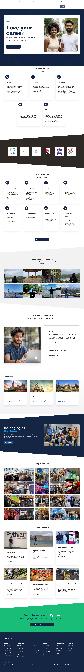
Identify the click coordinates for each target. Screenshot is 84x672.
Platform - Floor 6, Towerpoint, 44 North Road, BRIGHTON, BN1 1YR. (66, 401)
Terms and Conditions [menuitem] (33, 664)
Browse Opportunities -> (13, 46)
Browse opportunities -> (42, 239)
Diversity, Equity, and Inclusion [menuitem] (14, 664)
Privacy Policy (48, 3)
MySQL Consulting (7, 650)
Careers (69, 650)
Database (6, 643)
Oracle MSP (58, 653)
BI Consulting (19, 645)
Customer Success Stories (73, 647)
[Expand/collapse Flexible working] (76, 332)
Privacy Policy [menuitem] (24, 664)
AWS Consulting (46, 645)
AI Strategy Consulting (34, 647)
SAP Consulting (45, 654)
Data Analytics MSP (59, 647)
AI (30, 643)
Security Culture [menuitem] (68, 664)
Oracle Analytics (20, 651)
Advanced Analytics (20, 656)
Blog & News (70, 645)
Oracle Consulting (7, 652)
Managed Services (60, 643)
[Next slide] (79, 151)
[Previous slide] (5, 151)
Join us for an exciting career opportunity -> (42, 624)
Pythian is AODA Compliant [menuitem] (58, 664)
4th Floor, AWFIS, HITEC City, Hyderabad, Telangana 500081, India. (41, 401)
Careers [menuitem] (5, 664)
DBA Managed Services (60, 648)
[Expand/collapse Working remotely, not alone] (76, 350)
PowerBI (18, 653)
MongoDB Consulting (8, 648)
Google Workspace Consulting (46, 649)
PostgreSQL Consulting (8, 653)
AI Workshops (32, 648)
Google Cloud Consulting (47, 647)
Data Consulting (7, 645)
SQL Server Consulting (8, 655)
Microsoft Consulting (46, 651)
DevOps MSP (58, 650)
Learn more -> (8, 442)
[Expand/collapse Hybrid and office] (76, 356)
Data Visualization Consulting (20, 649)
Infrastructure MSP (59, 652)
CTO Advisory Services (34, 650)
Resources (70, 643)
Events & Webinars (71, 648)
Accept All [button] (62, 6)
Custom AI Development (34, 652)
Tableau (18, 654)
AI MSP (57, 645)
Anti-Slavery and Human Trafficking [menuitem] (45, 664)
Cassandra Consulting (8, 647)
